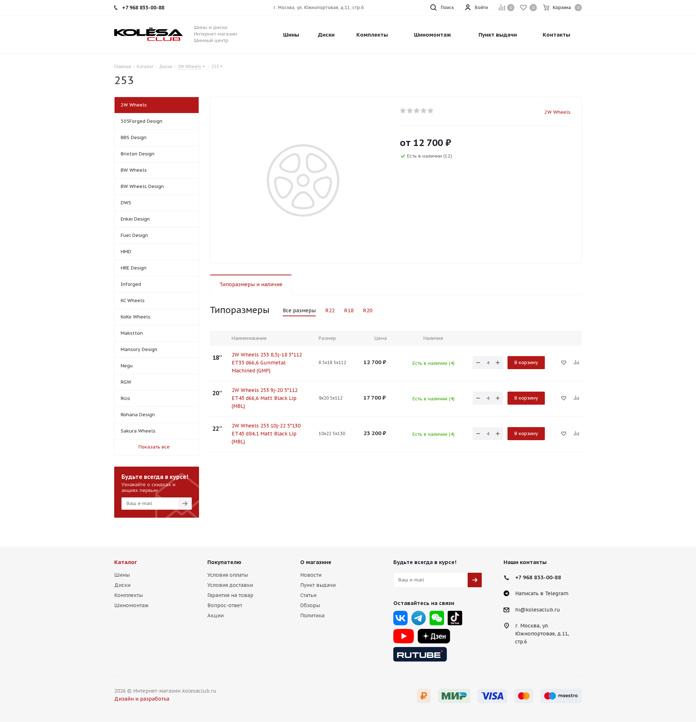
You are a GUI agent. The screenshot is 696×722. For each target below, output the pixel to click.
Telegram (418, 618)
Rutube (420, 654)
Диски (122, 585)
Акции (215, 615)
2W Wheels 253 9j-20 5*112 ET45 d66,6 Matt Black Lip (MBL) (265, 398)
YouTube (403, 636)
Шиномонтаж (131, 605)
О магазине (315, 562)
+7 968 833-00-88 (538, 577)
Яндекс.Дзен (434, 636)
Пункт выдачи (318, 585)
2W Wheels (557, 112)
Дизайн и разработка (141, 699)
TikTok (455, 618)
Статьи (308, 595)
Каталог (125, 562)
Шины (122, 575)
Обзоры (310, 605)
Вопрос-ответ (224, 605)
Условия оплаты (227, 575)
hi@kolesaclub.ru (537, 609)
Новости (311, 575)
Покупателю (224, 562)
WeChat (437, 618)
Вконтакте (400, 618)
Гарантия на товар (230, 595)
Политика (312, 615)
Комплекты (128, 595)
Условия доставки (230, 585)
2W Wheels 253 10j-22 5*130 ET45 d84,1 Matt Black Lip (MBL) (266, 433)
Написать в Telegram (541, 593)
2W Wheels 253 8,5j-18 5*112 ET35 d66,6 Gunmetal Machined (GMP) (267, 362)
